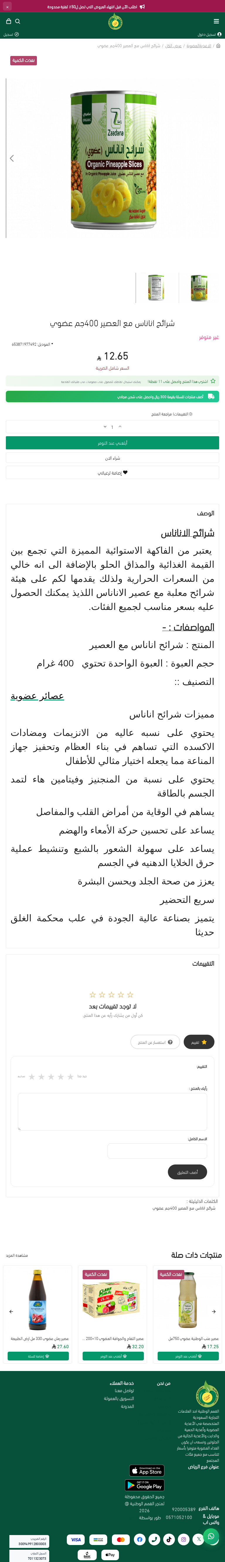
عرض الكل (173, 45)
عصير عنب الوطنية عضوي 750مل (193, 1338)
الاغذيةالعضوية (199, 45)
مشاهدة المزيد (17, 1255)
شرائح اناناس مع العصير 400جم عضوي (184, 1207)
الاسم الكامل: (197, 1138)
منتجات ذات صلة (196, 1254)
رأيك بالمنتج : (198, 1088)
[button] (213, 158)
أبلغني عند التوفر (112, 442)
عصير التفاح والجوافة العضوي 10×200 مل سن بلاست (112, 1338)
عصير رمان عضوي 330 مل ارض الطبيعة (40, 1338)
